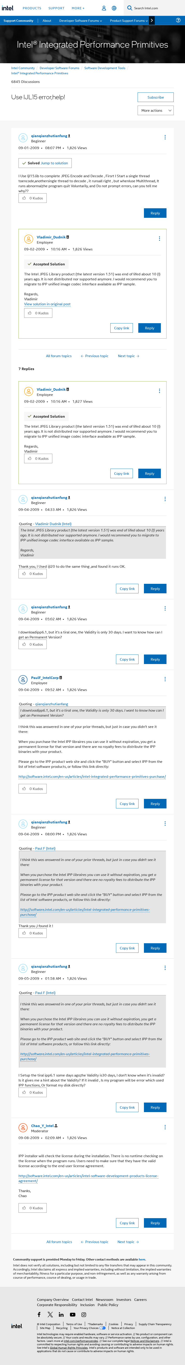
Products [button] (32, 7)
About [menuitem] (47, 20)
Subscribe (156, 97)
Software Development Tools (104, 67)
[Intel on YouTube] (72, 1315)
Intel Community (23, 67)
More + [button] (78, 7)
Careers (140, 1299)
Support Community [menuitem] (18, 20)
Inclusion (87, 1304)
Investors (123, 1299)
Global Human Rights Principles (69, 1347)
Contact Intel (82, 1299)
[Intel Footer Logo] (17, 1325)
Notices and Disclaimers (144, 1340)
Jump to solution (48, 162)
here (142, 1259)
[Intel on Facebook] (39, 1315)
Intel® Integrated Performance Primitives (39, 72)
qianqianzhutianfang (51, 703)
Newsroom (104, 1299)
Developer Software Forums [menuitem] (79, 20)
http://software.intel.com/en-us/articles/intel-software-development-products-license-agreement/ (88, 1178)
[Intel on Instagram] (84, 1315)
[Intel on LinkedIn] (61, 1315)
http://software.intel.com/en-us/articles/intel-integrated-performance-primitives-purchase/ (92, 776)
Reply (155, 213)
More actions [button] (151, 110)
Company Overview (53, 1299)
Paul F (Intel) (45, 848)
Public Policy (108, 1304)
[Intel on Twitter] (50, 1315)
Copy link (121, 327)
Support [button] (57, 7)
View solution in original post (47, 303)
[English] (114, 8)
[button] (164, 137)
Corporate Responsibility (57, 1304)
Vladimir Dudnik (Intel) (53, 523)
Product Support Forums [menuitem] (127, 20)
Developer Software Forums (59, 67)
